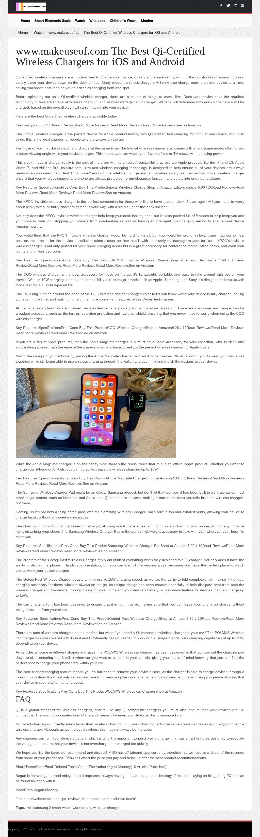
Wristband (97, 21)
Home (25, 21)
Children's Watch (123, 21)
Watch (80, 21)
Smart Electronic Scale (53, 21)
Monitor (147, 21)
